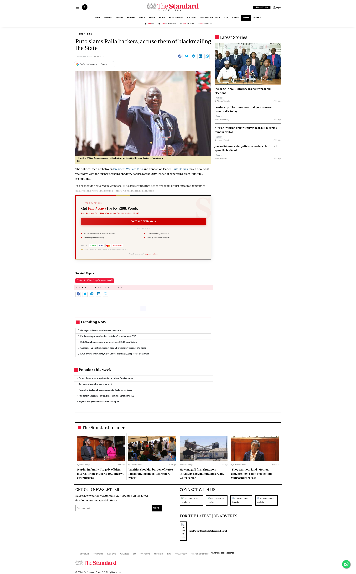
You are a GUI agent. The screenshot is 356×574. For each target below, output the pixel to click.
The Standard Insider (103, 427)
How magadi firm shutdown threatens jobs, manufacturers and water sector (202, 473)
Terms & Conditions (199, 554)
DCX (134, 554)
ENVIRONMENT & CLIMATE (210, 18)
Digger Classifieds (201, 531)
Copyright (158, 554)
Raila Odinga (180, 168)
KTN (226, 18)
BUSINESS (131, 18)
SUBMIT (156, 508)
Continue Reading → (143, 221)
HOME (97, 18)
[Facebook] (193, 500)
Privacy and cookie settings (222, 553)
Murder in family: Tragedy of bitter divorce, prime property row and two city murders (100, 473)
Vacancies (124, 554)
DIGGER (257, 18)
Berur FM (206, 24)
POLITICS (119, 18)
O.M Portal (145, 554)
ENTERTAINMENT (176, 18)
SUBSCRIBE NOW (262, 7)
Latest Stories (233, 37)
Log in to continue (151, 254)
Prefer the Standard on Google (93, 64)
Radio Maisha (168, 24)
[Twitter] (218, 500)
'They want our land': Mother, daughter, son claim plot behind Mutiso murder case (251, 473)
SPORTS (162, 18)
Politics (89, 34)
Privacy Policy (181, 554)
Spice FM (188, 24)
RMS (169, 554)
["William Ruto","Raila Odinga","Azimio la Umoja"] (95, 280)
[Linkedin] (242, 500)
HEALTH (152, 18)
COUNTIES (108, 18)
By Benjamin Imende (85, 57)
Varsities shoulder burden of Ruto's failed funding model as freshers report (150, 473)
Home (80, 34)
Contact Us (98, 554)
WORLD (142, 18)
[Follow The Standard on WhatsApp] (346, 564)
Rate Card (111, 554)
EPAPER (246, 18)
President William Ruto (128, 168)
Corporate (84, 554)
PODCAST (235, 18)
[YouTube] (268, 500)
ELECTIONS (191, 18)
